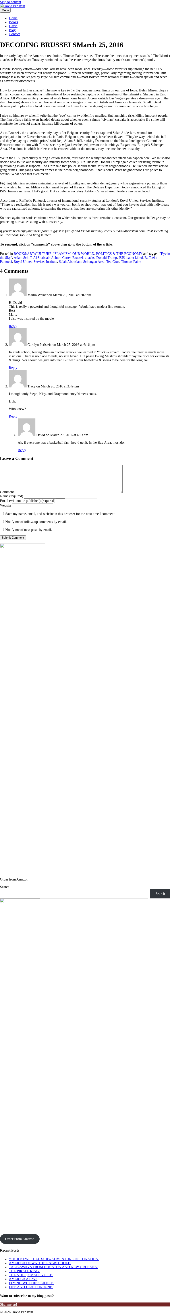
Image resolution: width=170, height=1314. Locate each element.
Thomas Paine (131, 261)
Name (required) (11, 496)
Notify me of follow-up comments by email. (36, 522)
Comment (7, 492)
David (13, 26)
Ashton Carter (61, 257)
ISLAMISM (62, 253)
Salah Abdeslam (70, 261)
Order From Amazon (19, 1239)
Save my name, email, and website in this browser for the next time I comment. (60, 514)
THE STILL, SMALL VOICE (31, 1275)
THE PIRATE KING (24, 1271)
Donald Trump (106, 257)
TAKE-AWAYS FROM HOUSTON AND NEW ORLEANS (53, 1267)
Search (5, 887)
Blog (12, 30)
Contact (14, 34)
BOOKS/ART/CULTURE (33, 253)
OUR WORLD (83, 253)
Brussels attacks (83, 257)
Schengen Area (93, 261)
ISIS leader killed (131, 257)
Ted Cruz (112, 261)
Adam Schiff (23, 257)
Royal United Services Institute (35, 261)
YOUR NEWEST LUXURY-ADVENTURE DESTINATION (54, 1259)
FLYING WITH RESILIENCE (31, 1283)
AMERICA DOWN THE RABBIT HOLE (40, 1263)
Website (5, 505)
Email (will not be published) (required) (27, 501)
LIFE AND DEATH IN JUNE (31, 1287)
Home (13, 18)
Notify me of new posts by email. (28, 530)
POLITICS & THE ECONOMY (119, 253)
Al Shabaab (41, 257)
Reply (13, 326)
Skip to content (10, 2)
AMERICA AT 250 (23, 1279)
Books (13, 22)
